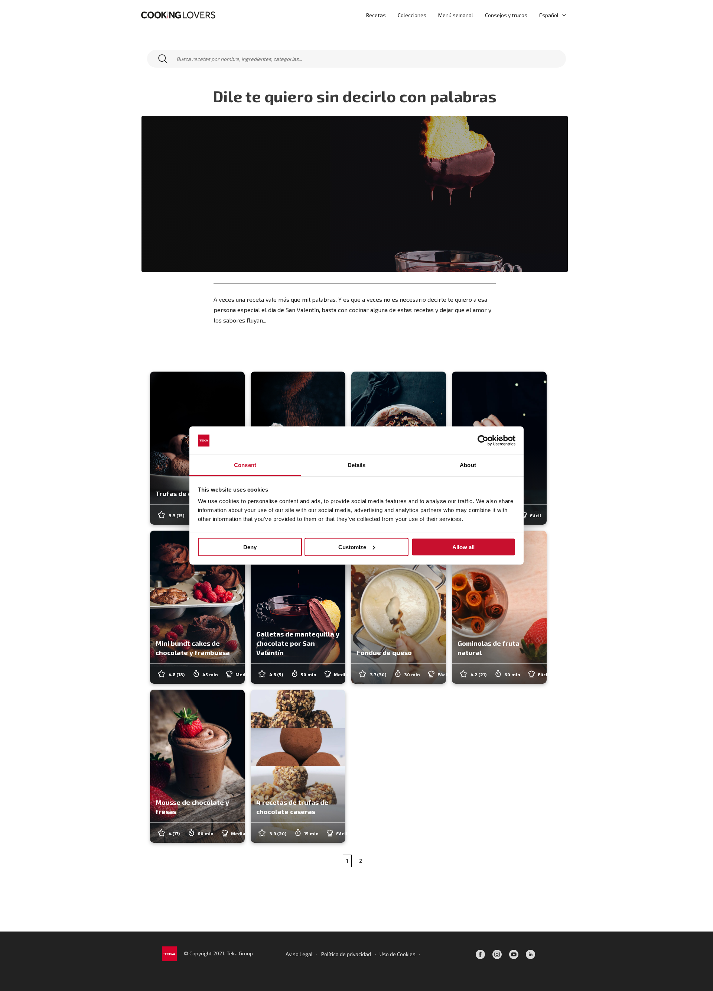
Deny (250, 547)
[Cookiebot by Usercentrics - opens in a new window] (482, 440)
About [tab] (468, 465)
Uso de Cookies (398, 954)
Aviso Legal (299, 954)
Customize (352, 547)
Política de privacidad (346, 954)
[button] (562, 15)
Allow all (463, 547)
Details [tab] (357, 465)
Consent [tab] (245, 465)
